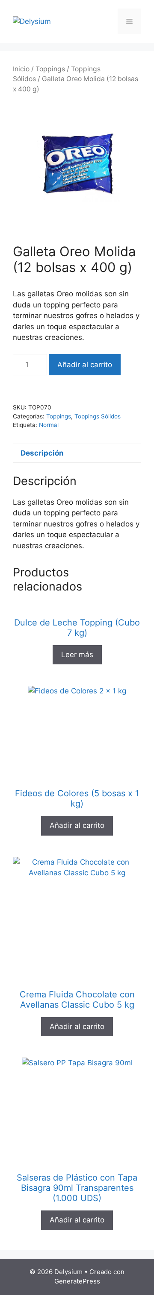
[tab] (77, 453)
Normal (49, 424)
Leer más (77, 654)
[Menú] (129, 21)
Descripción (42, 453)
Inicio (21, 69)
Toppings (50, 69)
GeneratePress (77, 1281)
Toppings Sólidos (97, 416)
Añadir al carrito (84, 364)
